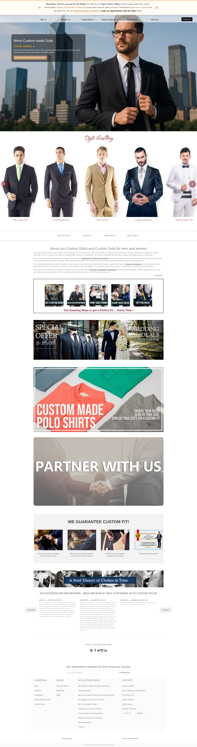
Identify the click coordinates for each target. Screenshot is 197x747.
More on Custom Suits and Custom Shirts (96, 695)
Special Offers (63, 686)
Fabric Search (128, 700)
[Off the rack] (142, 295)
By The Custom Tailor (87, 704)
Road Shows (132, 20)
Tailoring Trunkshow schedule (85, 11)
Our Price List (128, 695)
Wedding (60, 691)
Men (42, 20)
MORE (32, 610)
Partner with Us (110, 235)
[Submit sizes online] (120, 295)
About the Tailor (63, 235)
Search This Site (129, 709)
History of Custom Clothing (90, 718)
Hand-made (82, 7)
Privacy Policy (67, 738)
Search (139, 713)
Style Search (127, 704)
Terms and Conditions (130, 738)
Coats (66, 7)
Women (64, 20)
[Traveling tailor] (76, 295)
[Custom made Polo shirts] (98, 399)
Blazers (60, 7)
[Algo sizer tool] (54, 295)
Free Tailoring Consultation (134, 691)
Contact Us (187, 19)
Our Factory (87, 235)
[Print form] (98, 295)
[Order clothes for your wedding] (130, 340)
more (74, 7)
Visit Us (81, 727)
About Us (154, 20)
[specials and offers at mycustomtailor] (66, 340)
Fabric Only (40, 704)
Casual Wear (87, 20)
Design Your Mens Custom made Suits (30, 58)
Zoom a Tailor (132, 235)
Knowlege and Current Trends (91, 700)
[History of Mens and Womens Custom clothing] (98, 579)
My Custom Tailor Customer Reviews (94, 686)
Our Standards (84, 691)
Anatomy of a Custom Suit (89, 709)
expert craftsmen (142, 7)
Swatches (39, 695)
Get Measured (124, 672)
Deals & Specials (109, 20)
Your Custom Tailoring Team (90, 713)
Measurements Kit (42, 700)
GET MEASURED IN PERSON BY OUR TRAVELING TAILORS (98, 667)
